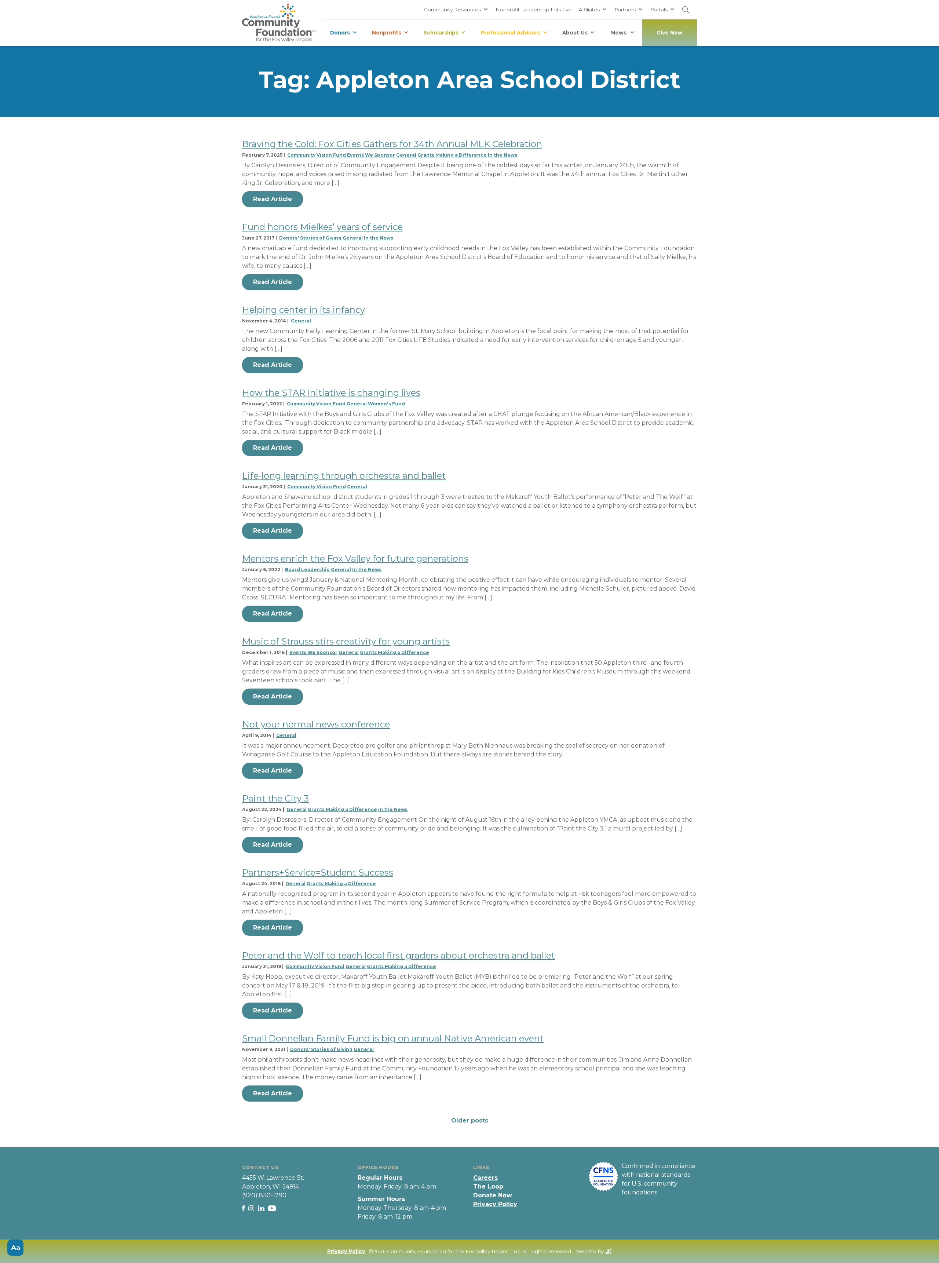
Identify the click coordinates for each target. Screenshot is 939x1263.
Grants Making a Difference (452, 155)
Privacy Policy (495, 1204)
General (406, 155)
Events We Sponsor (371, 155)
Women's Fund (386, 403)
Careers (485, 1177)
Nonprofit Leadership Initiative (533, 9)
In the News (502, 155)
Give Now (670, 33)
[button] (456, 9)
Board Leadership (307, 569)
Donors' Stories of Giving (310, 238)
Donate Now (492, 1195)
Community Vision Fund (316, 155)
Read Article (272, 199)
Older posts (469, 1120)
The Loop (488, 1186)
